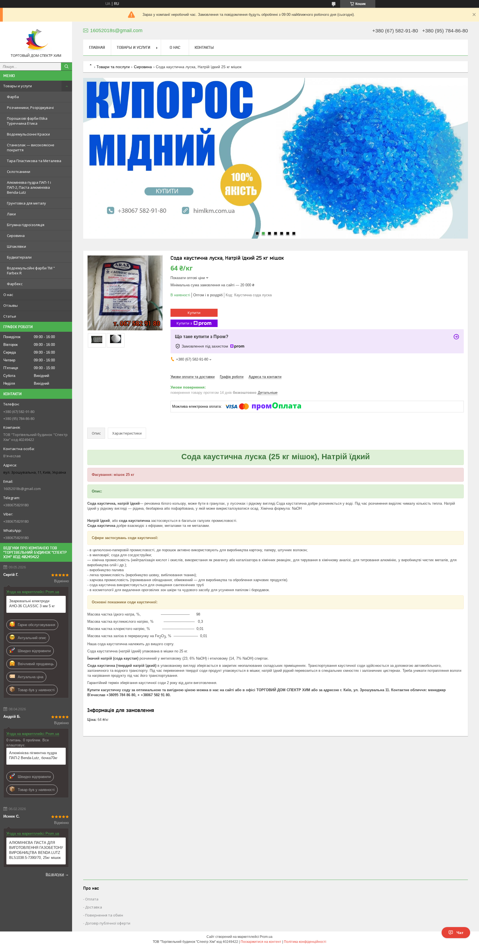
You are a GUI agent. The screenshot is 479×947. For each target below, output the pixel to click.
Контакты (204, 47)
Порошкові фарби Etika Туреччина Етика (27, 121)
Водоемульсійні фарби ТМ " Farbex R (31, 270)
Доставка (93, 907)
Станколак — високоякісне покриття (30, 147)
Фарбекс (14, 283)
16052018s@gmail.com (22, 488)
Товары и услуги (17, 85)
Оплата (91, 899)
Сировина (16, 235)
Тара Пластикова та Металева (34, 160)
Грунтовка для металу (26, 203)
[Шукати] (66, 66)
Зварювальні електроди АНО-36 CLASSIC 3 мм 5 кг (32, 603)
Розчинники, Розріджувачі (30, 107)
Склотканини (18, 171)
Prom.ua (266, 937)
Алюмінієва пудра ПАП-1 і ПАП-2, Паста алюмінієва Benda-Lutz (29, 187)
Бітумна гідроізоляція (25, 224)
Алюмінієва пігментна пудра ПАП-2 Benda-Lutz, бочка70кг (33, 755)
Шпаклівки (16, 246)
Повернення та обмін (104, 915)
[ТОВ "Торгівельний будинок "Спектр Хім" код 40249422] (36, 39)
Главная (97, 47)
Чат (460, 932)
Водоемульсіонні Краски (28, 134)
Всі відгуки (55, 874)
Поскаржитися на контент (261, 942)
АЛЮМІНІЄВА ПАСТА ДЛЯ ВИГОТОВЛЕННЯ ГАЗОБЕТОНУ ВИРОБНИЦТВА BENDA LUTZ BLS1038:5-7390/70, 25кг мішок (36, 850)
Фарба (13, 96)
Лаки (11, 213)
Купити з (184, 323)
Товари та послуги (113, 67)
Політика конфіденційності (305, 942)
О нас (8, 294)
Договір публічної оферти (107, 923)
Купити (194, 312)
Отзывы (10, 305)
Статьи (9, 316)
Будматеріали (19, 257)
